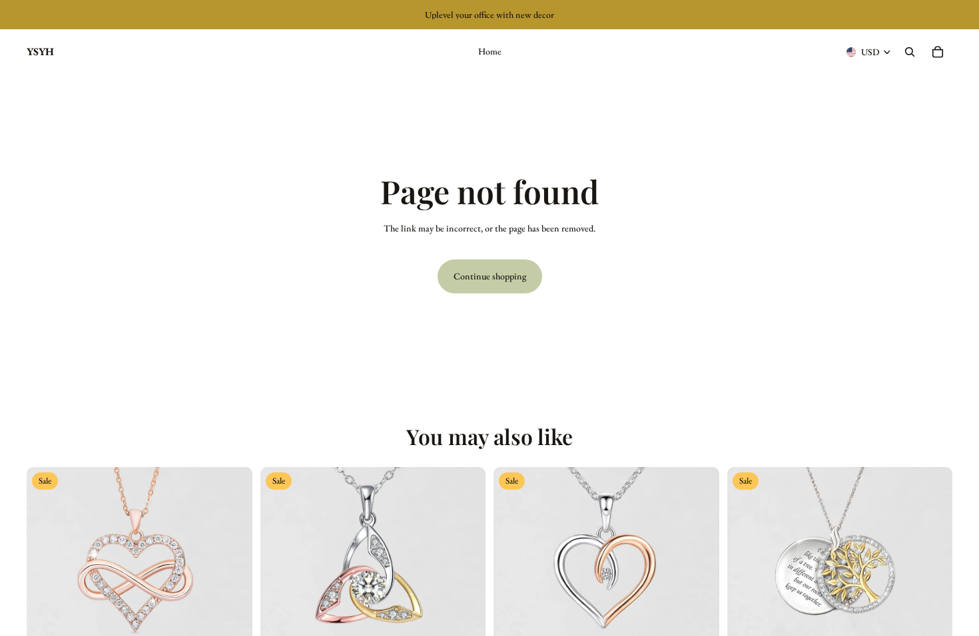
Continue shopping (490, 276)
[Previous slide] (47, 579)
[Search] (909, 52)
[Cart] (937, 52)
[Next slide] (232, 579)
